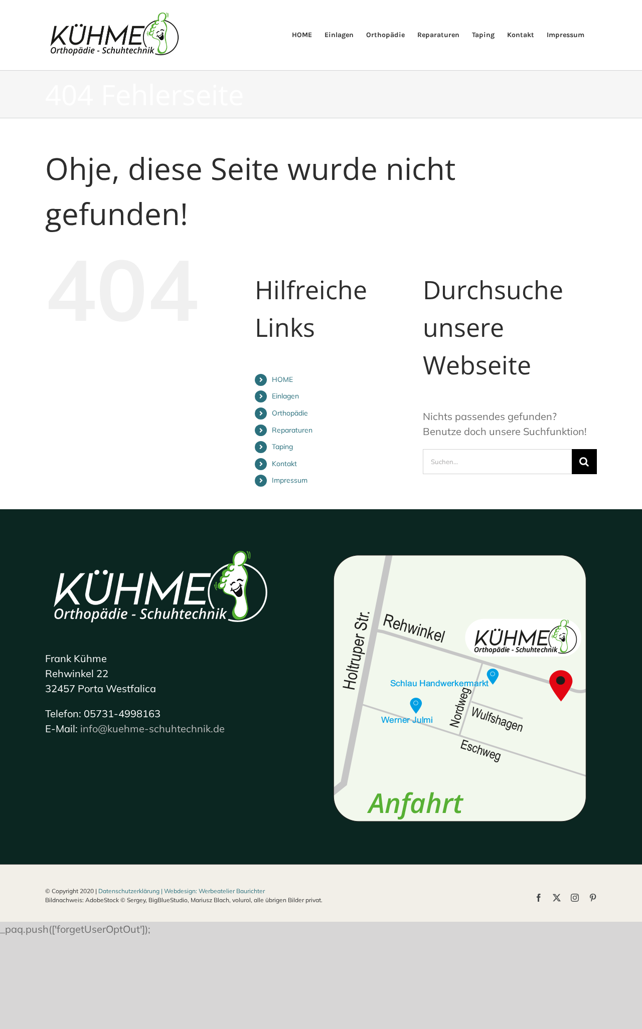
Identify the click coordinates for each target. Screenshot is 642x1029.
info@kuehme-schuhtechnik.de (152, 728)
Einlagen (285, 395)
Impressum (289, 480)
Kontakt (284, 463)
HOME (282, 379)
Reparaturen (292, 430)
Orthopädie (290, 413)
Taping (282, 446)
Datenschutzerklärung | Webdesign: (148, 891)
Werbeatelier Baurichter (232, 891)
